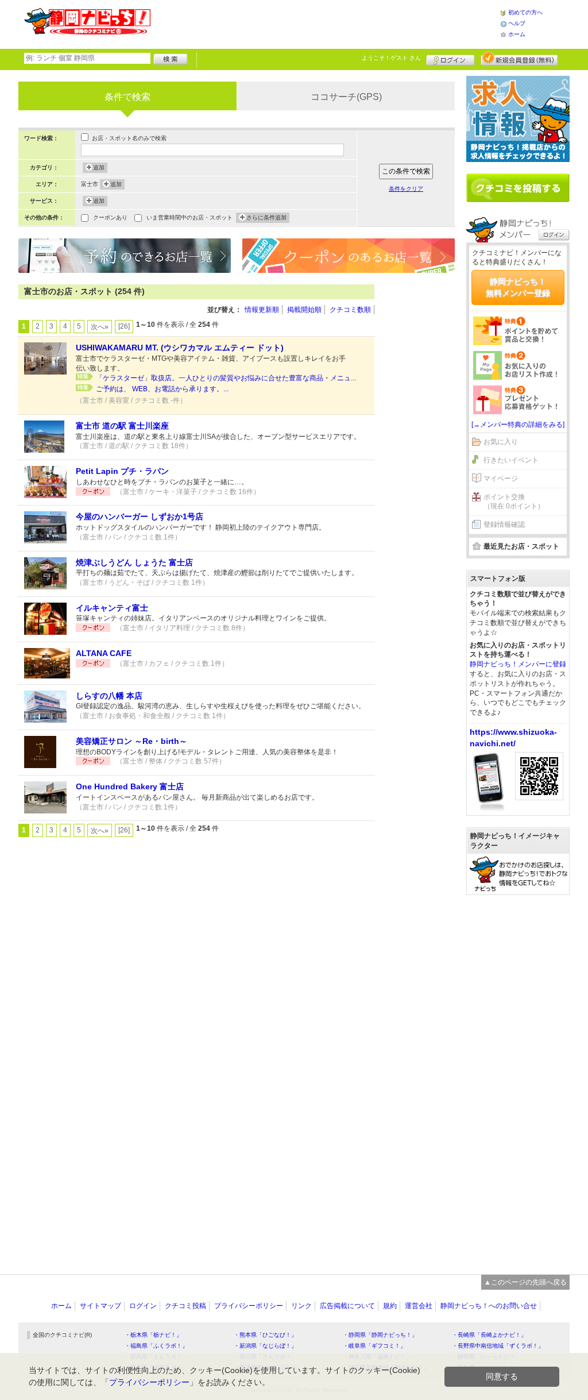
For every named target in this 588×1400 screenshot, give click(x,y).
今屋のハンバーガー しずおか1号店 (139, 516)
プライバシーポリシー (248, 1306)
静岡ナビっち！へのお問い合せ (488, 1306)
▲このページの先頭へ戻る (525, 1282)
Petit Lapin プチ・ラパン (122, 471)
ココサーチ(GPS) (346, 97)
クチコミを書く (518, 187)
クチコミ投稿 (185, 1306)
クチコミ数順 (350, 310)
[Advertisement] (325, 23)
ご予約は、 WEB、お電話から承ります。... (162, 389)
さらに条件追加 (266, 217)
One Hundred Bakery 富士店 (130, 786)
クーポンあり (110, 217)
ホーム (516, 34)
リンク (301, 1306)
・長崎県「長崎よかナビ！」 (489, 1335)
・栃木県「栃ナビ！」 (153, 1335)
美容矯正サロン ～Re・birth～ (131, 741)
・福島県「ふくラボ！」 (156, 1346)
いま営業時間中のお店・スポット (189, 217)
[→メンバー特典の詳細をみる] (517, 425)
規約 (390, 1306)
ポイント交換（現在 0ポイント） (513, 502)
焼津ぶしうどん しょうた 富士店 (134, 562)
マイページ (500, 479)
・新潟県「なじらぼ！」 (265, 1346)
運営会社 (418, 1306)
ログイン (450, 58)
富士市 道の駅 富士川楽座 (122, 425)
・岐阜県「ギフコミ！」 (374, 1346)
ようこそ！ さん (391, 58)
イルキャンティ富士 (112, 607)
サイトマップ (100, 1306)
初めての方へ (525, 12)
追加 (99, 167)
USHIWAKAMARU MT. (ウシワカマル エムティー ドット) (180, 347)
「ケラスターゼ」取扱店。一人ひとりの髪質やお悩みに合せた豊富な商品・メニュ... (226, 378)
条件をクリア (406, 189)
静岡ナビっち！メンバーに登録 (518, 664)
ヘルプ (516, 23)
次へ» (100, 327)
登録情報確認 (504, 524)
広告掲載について (347, 1306)
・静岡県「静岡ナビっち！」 (380, 1335)
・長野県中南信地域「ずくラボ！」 (498, 1346)
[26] (124, 326)
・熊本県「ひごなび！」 (265, 1335)
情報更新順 (262, 310)
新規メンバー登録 (519, 58)
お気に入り (500, 442)
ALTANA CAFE (103, 653)
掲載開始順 (304, 310)
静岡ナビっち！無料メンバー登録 (518, 287)
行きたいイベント (511, 460)
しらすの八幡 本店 (109, 695)
